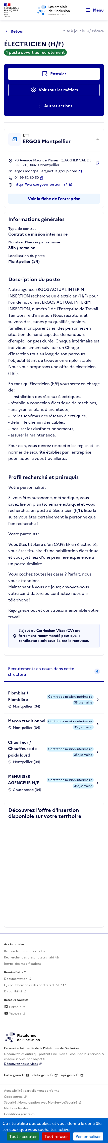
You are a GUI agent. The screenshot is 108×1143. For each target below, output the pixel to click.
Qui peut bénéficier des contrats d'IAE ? (33, 985)
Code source (13, 1096)
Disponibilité (13, 991)
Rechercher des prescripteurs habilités (32, 957)
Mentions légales (16, 1108)
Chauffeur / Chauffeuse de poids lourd (22, 748)
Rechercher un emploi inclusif (25, 951)
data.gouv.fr (42, 1075)
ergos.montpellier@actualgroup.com (46, 171)
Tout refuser (56, 1136)
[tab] (54, 672)
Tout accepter (23, 1136)
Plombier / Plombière (18, 696)
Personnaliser (88, 1136)
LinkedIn (14, 1007)
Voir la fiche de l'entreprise (54, 199)
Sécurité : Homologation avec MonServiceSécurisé (40, 1102)
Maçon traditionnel (26, 721)
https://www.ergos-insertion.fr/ (41, 184)
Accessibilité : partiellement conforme (31, 1090)
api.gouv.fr (70, 1075)
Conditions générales (19, 1114)
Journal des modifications (22, 963)
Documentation (15, 979)
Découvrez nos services (21, 1064)
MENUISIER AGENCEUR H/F (23, 779)
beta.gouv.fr (14, 1075)
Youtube (14, 1014)
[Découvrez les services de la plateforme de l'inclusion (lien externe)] (23, 1037)
